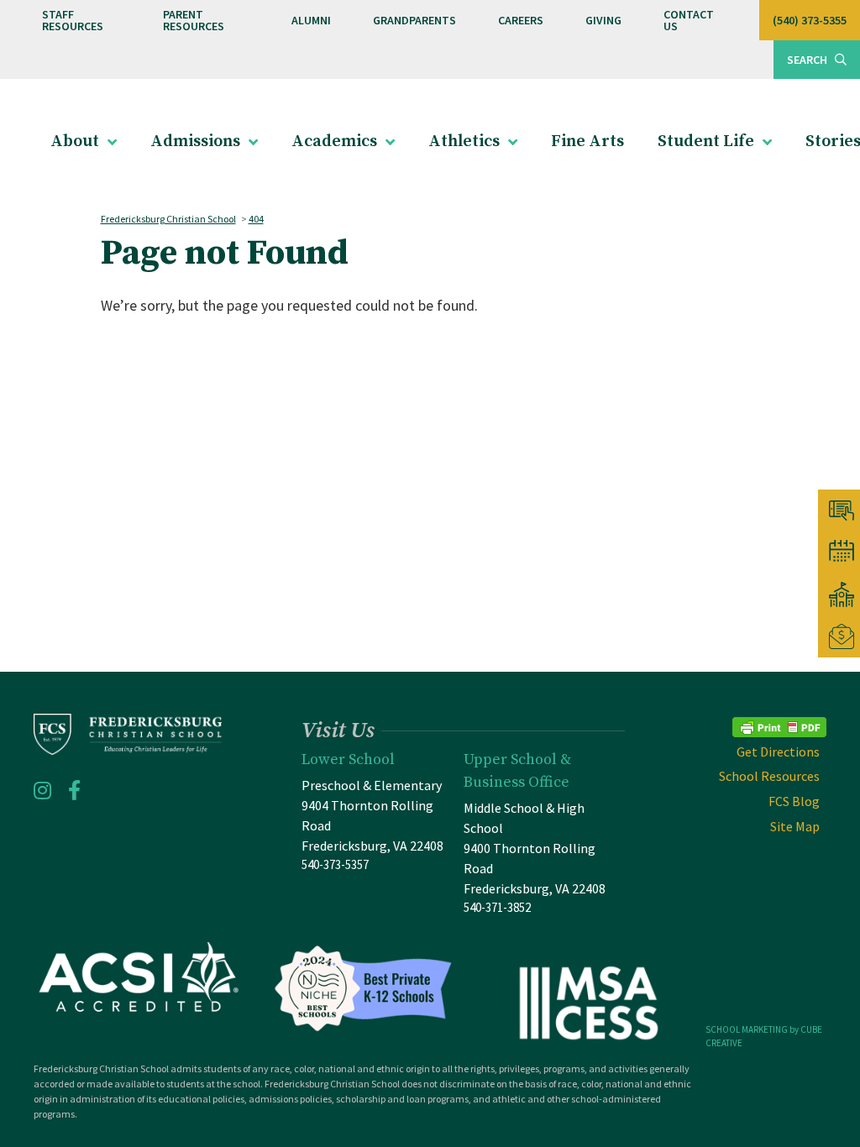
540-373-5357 (335, 864)
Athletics (464, 141)
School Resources (769, 775)
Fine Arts (587, 141)
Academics (334, 141)
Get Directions (778, 751)
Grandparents (414, 20)
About (74, 141)
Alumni (311, 20)
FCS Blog (794, 801)
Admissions (195, 141)
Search (808, 59)
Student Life (706, 141)
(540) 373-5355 (810, 20)
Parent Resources (193, 20)
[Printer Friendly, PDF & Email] (779, 725)
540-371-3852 (497, 907)
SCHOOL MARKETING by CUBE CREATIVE (763, 1037)
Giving (603, 20)
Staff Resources (72, 20)
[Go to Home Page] (128, 734)
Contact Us (688, 20)
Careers (520, 20)
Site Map (795, 826)
